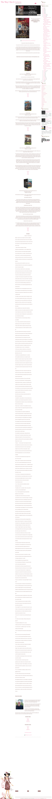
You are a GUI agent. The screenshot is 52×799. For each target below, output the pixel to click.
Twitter (28, 719)
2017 (43, 80)
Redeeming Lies (45, 34)
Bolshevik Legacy (45, 23)
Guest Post (43, 99)
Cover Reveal (43, 94)
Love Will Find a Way (46, 54)
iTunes (28, 96)
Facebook (28, 720)
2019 (43, 12)
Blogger (48, 141)
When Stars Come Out (46, 26)
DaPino (45, 798)
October (44, 16)
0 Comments (37, 3)
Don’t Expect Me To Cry (46, 33)
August (44, 71)
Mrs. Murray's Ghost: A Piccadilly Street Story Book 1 (46, 56)
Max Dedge (44, 49)
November (44, 15)
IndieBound (28, 729)
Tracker (44, 53)
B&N (28, 94)
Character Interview (44, 93)
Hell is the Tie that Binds (46, 65)
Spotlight (43, 104)
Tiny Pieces (44, 67)
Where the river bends (46, 48)
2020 (43, 11)
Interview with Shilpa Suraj (46, 66)
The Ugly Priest (45, 47)
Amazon (28, 93)
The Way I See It (7, 2)
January (44, 79)
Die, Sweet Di (45, 27)
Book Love (43, 87)
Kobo (28, 95)
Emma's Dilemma (45, 60)
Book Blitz (43, 86)
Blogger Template (37, 798)
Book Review (43, 88)
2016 (43, 81)
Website (28, 718)
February (44, 78)
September (44, 70)
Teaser (43, 105)
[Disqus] (28, 751)
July (43, 72)
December (44, 14)
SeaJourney (18, 2)
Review (43, 103)
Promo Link (28, 721)
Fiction (42, 97)
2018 (43, 13)
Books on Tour (44, 92)
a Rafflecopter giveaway (28, 732)
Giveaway (43, 98)
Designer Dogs (45, 28)
